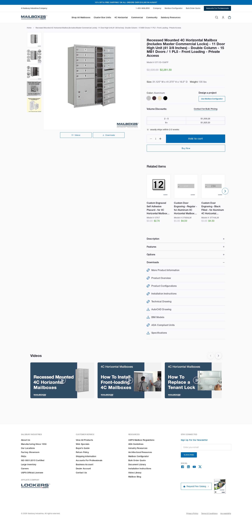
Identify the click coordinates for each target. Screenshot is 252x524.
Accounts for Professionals (89, 460)
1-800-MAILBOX (143, 8)
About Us (25, 440)
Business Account (84, 464)
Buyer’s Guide (83, 448)
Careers (25, 468)
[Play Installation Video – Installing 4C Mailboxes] (129, 380)
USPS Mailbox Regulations (141, 440)
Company (157, 8)
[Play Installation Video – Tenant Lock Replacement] (197, 380)
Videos (77, 135)
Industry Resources (137, 448)
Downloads (110, 135)
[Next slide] (225, 191)
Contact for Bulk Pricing (205, 109)
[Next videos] (218, 356)
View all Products (84, 440)
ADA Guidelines (135, 444)
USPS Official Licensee (32, 472)
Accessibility (225, 513)
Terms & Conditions (209, 513)
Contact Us (81, 472)
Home (29, 28)
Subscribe (189, 455)
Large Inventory (28, 464)
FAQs (23, 456)
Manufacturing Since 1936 (34, 444)
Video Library (134, 472)
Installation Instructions (139, 468)
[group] (92, 81)
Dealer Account (83, 468)
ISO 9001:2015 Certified (32, 460)
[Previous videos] (210, 356)
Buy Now (186, 148)
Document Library (137, 464)
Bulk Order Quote (193, 8)
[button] (81, 17)
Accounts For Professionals (217, 8)
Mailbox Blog (134, 476)
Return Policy (82, 452)
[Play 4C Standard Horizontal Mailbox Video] (62, 380)
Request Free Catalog (196, 486)
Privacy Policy (192, 513)
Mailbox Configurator (173, 8)
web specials (82, 444)
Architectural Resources (140, 452)
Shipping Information (86, 456)
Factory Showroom (30, 452)
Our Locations (28, 448)
